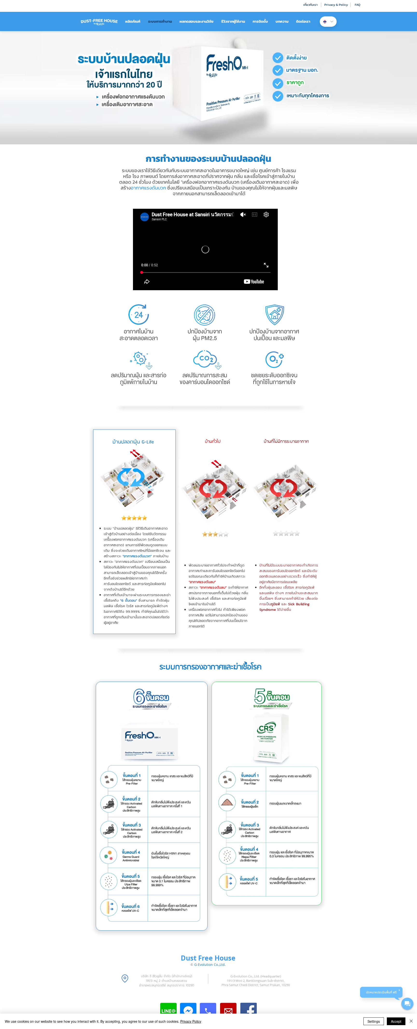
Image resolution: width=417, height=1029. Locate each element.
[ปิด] (411, 1021)
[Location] (125, 978)
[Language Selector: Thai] (328, 21)
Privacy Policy (190, 1021)
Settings (374, 1021)
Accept (396, 1021)
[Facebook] (248, 1011)
